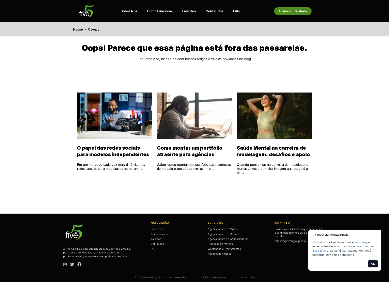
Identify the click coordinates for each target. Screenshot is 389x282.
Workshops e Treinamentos (224, 248)
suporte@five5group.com (290, 241)
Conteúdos (214, 11)
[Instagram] (65, 264)
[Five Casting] (86, 11)
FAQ (236, 11)
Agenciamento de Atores (223, 229)
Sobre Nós (129, 11)
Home (78, 29)
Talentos (189, 11)
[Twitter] (72, 264)
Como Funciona (159, 11)
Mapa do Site (248, 277)
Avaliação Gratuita (293, 11)
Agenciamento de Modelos (224, 234)
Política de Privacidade (214, 277)
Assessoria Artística (219, 253)
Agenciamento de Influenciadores (228, 238)
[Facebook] (79, 264)
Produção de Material (220, 243)
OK (373, 263)
